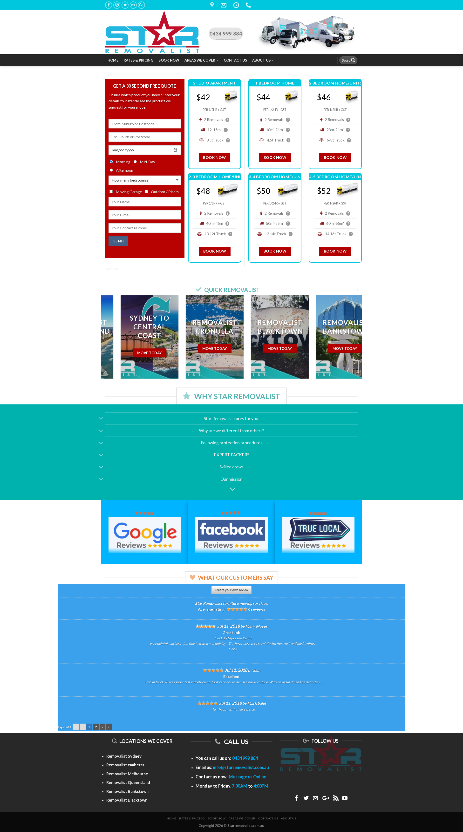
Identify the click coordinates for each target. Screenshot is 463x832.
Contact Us (235, 60)
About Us (261, 60)
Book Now (168, 60)
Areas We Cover (199, 60)
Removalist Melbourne (127, 773)
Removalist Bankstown (127, 791)
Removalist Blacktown (126, 800)
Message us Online (247, 776)
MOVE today (329, 348)
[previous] (112, 340)
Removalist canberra (125, 764)
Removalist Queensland (128, 782)
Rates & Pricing (138, 60)
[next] (350, 340)
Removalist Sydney (124, 756)
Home (113, 60)
